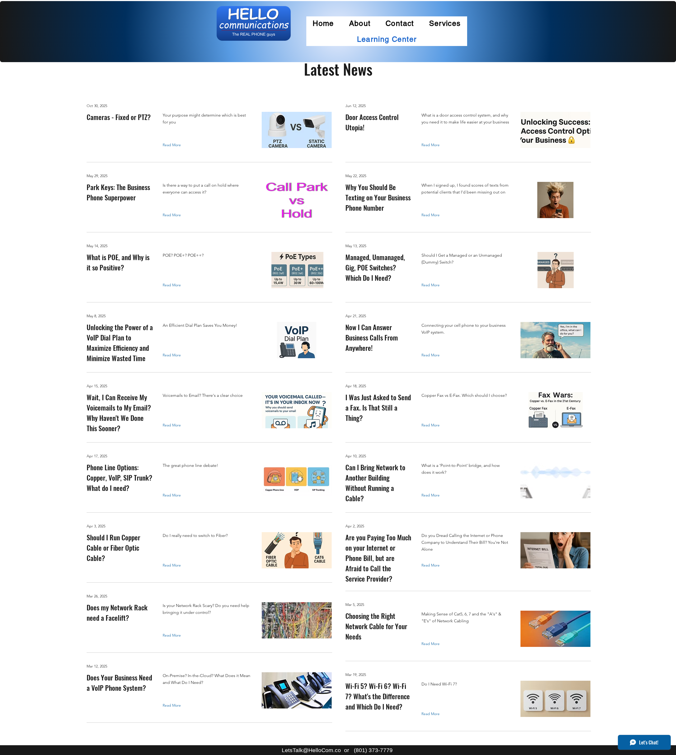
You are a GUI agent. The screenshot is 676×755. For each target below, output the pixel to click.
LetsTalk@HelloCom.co (311, 750)
